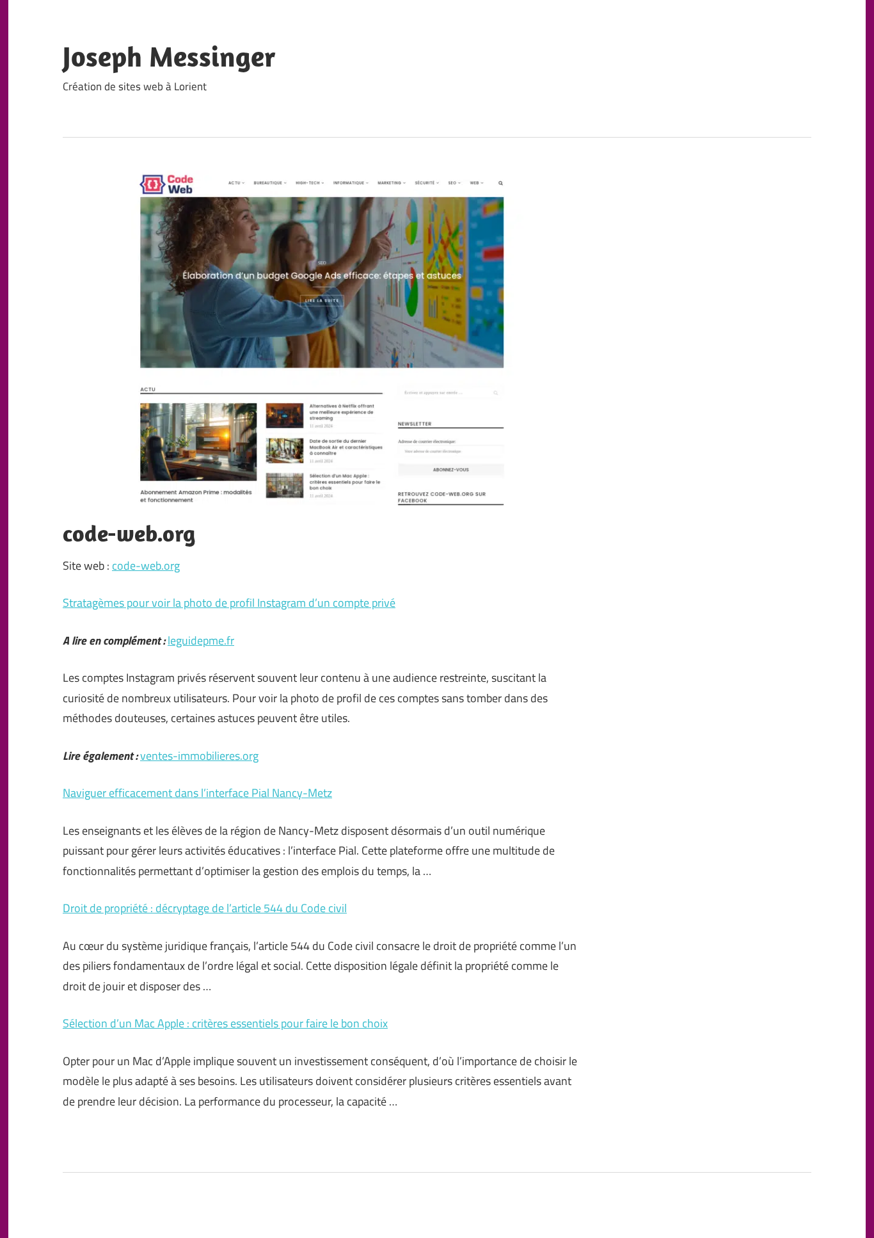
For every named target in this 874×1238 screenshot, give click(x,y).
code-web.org (146, 565)
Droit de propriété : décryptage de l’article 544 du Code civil (205, 908)
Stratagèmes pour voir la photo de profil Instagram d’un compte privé (229, 602)
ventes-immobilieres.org (199, 755)
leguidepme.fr (201, 640)
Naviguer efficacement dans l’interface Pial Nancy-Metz (197, 792)
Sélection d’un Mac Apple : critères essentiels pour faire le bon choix (225, 1023)
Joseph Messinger (169, 56)
